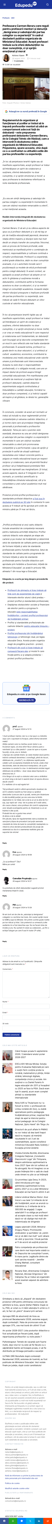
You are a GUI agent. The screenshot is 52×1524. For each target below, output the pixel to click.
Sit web (5, 1023)
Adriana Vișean (18, 55)
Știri (12, 18)
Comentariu (8, 969)
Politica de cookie (12, 1483)
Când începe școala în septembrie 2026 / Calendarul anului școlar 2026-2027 (31, 1054)
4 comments (18, 61)
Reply (5, 843)
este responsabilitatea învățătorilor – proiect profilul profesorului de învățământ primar (28, 615)
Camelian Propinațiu (22, 878)
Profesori (6, 18)
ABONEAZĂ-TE (26, 700)
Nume (6, 1002)
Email (5, 1012)
